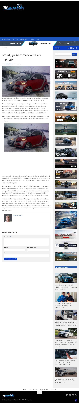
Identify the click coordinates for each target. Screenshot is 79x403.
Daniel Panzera (9, 64)
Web (5, 252)
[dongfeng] (66, 89)
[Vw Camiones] (66, 188)
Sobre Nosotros (33, 389)
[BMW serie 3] (66, 228)
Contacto (53, 389)
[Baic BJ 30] (66, 68)
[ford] (66, 135)
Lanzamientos (6, 39)
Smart (4, 48)
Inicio (24, 389)
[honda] (66, 145)
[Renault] (66, 208)
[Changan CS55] (66, 100)
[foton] (39, 43)
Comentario (7, 236)
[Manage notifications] (76, 400)
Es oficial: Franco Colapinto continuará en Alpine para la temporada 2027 (63, 305)
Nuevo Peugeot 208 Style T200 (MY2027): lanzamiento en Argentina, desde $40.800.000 (66, 287)
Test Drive (15, 39)
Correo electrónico (32, 247)
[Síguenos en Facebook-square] (68, 48)
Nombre (6, 247)
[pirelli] (66, 78)
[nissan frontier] (66, 239)
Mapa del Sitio (44, 389)
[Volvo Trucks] (66, 249)
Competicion (23, 39)
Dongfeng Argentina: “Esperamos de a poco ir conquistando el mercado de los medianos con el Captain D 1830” (66, 323)
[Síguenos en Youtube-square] (73, 48)
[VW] (66, 121)
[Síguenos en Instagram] (76, 48)
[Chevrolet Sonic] (66, 178)
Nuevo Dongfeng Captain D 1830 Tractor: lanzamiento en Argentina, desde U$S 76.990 (65, 380)
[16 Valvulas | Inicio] (13, 7)
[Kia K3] (66, 110)
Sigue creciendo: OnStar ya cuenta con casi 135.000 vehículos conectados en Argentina (65, 362)
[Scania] (66, 156)
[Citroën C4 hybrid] (66, 260)
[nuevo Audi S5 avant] (66, 167)
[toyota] (66, 199)
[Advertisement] (39, 25)
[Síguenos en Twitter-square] (71, 48)
